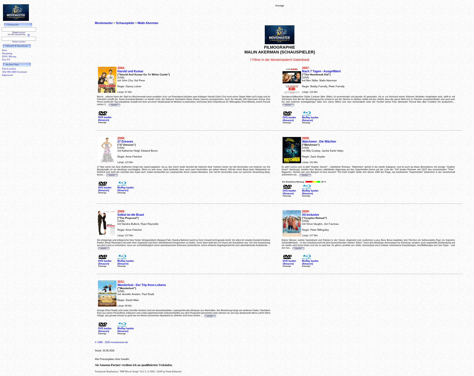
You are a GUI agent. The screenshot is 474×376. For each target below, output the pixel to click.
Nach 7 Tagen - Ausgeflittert (321, 71)
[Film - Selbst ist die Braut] (103, 248)
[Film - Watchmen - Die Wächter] (305, 174)
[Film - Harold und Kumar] (114, 104)
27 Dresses (125, 141)
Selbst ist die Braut (130, 214)
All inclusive (310, 214)
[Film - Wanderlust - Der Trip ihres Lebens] (209, 315)
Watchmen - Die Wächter (319, 141)
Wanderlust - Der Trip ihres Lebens (141, 285)
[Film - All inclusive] (298, 248)
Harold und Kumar (130, 71)
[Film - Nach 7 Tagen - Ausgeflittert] (288, 104)
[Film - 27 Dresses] (111, 174)
